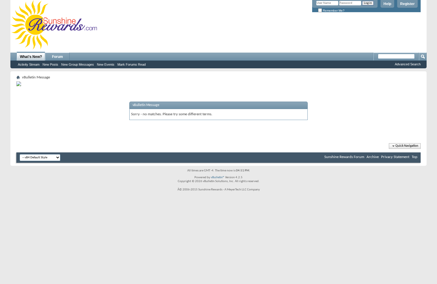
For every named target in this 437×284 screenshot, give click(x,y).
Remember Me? (333, 10)
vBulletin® (217, 177)
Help (387, 4)
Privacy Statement (395, 157)
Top (414, 157)
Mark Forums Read (131, 64)
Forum (57, 57)
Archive (373, 157)
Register (407, 4)
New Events (105, 64)
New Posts (50, 64)
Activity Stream (29, 64)
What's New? (31, 57)
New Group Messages (77, 64)
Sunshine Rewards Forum (344, 157)
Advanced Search (408, 64)
